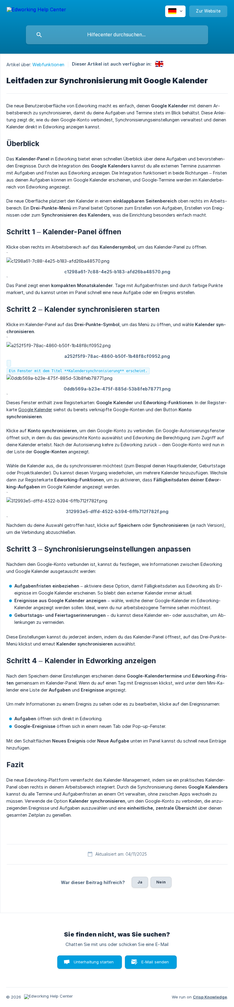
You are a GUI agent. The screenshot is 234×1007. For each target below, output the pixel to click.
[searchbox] (117, 34)
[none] (36, 10)
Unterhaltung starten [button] (94, 961)
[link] (159, 64)
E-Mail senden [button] (155, 961)
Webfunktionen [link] (48, 64)
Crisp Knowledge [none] (210, 996)
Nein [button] (161, 881)
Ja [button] (139, 881)
